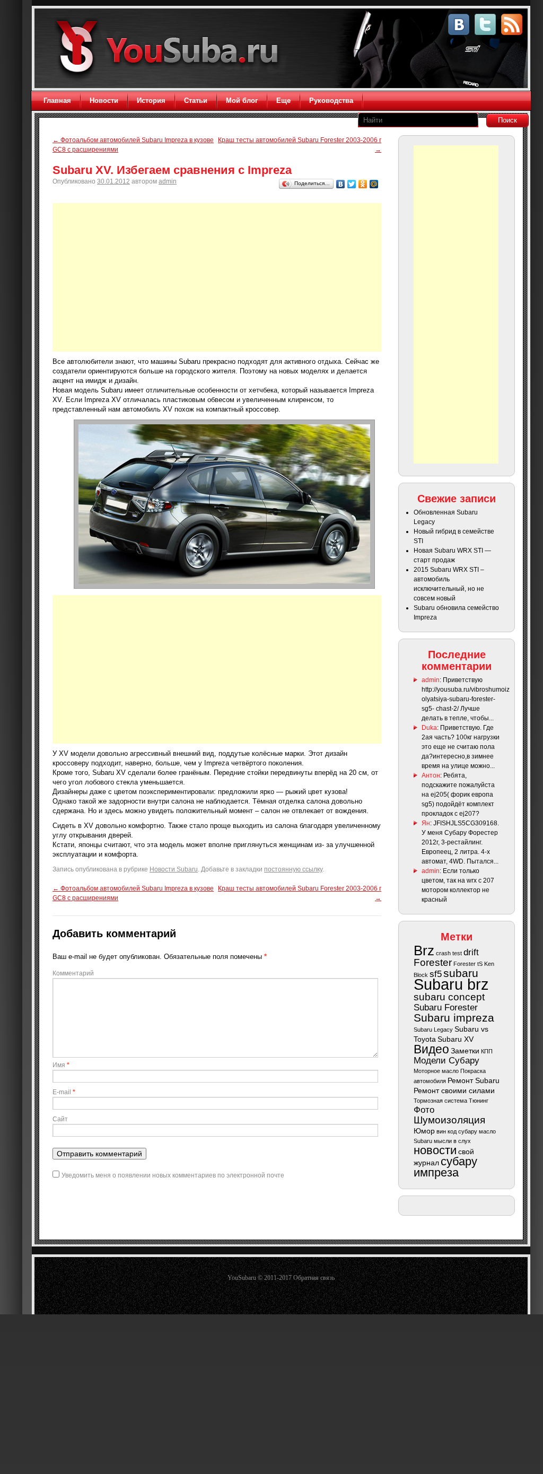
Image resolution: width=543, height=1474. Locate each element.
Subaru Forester (446, 1007)
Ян (426, 823)
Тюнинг (478, 1100)
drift (471, 952)
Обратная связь (314, 1277)
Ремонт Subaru (474, 1080)
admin (168, 181)
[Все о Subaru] (171, 49)
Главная (57, 100)
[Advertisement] (216, 277)
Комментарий (73, 973)
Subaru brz (451, 984)
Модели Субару (446, 1061)
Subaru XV (455, 1039)
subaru (460, 973)
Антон (431, 775)
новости (435, 1150)
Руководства (331, 100)
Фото (424, 1110)
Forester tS (468, 964)
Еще (283, 100)
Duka (429, 727)
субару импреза (445, 1167)
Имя (60, 1065)
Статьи (195, 100)
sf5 (436, 974)
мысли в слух (452, 1141)
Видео (431, 1049)
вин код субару (456, 1131)
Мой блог (242, 100)
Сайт (60, 1119)
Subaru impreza (454, 1017)
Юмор (424, 1131)
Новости (104, 100)
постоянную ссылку (293, 869)
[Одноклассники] (363, 184)
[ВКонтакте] (340, 184)
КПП (487, 1051)
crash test (449, 953)
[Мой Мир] (374, 184)
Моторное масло (436, 1071)
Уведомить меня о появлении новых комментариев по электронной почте (173, 1175)
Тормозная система (440, 1100)
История (151, 100)
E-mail (63, 1092)
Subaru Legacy (433, 1029)
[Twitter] (351, 184)
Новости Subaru (174, 869)
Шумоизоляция (449, 1120)
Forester (433, 962)
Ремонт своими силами (454, 1090)
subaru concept (449, 996)
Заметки (465, 1050)
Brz (424, 950)
